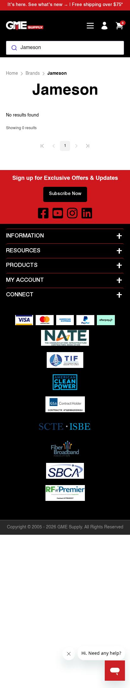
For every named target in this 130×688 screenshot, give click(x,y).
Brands (33, 73)
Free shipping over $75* (97, 5)
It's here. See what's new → (38, 5)
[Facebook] (43, 213)
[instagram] (72, 213)
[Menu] (90, 25)
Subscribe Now (65, 194)
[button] (42, 146)
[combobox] (65, 48)
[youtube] (58, 213)
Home (12, 73)
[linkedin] (87, 213)
